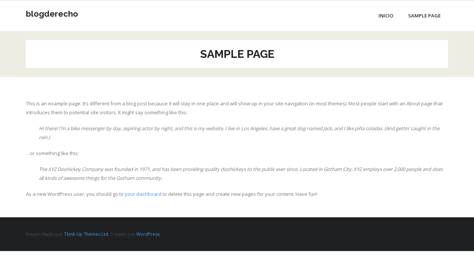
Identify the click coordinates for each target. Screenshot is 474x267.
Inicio (385, 15)
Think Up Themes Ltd (86, 234)
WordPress (148, 234)
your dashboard (143, 194)
